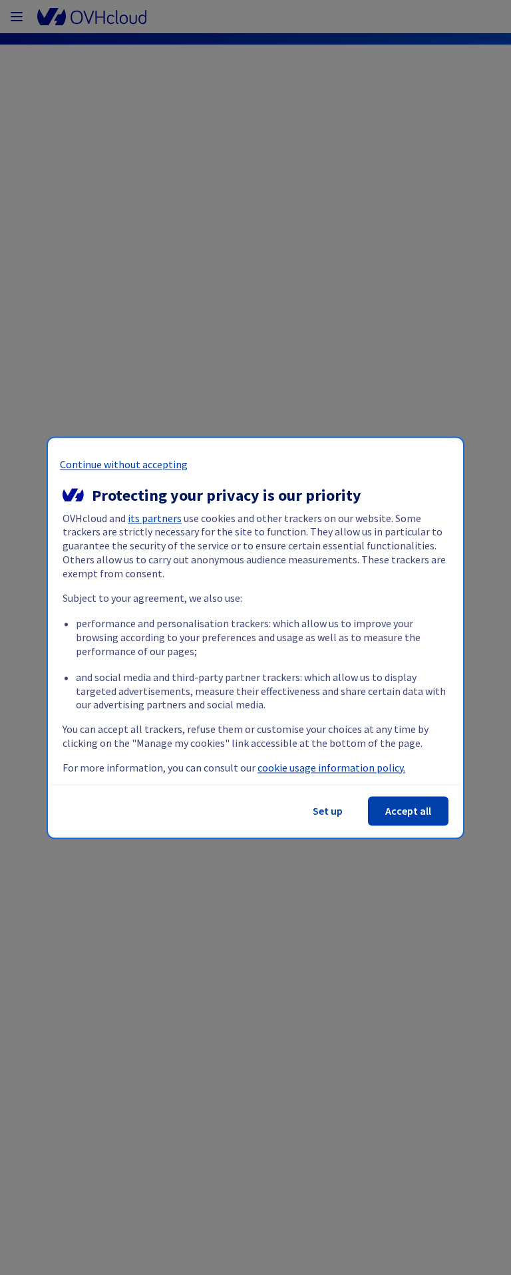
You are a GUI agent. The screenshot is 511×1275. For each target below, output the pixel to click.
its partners (155, 518)
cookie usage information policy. (331, 767)
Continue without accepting (124, 464)
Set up (328, 810)
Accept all (408, 810)
